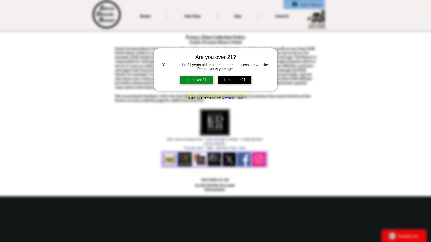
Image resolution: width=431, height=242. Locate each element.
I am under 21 (235, 80)
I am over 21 (196, 80)
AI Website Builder (233, 98)
